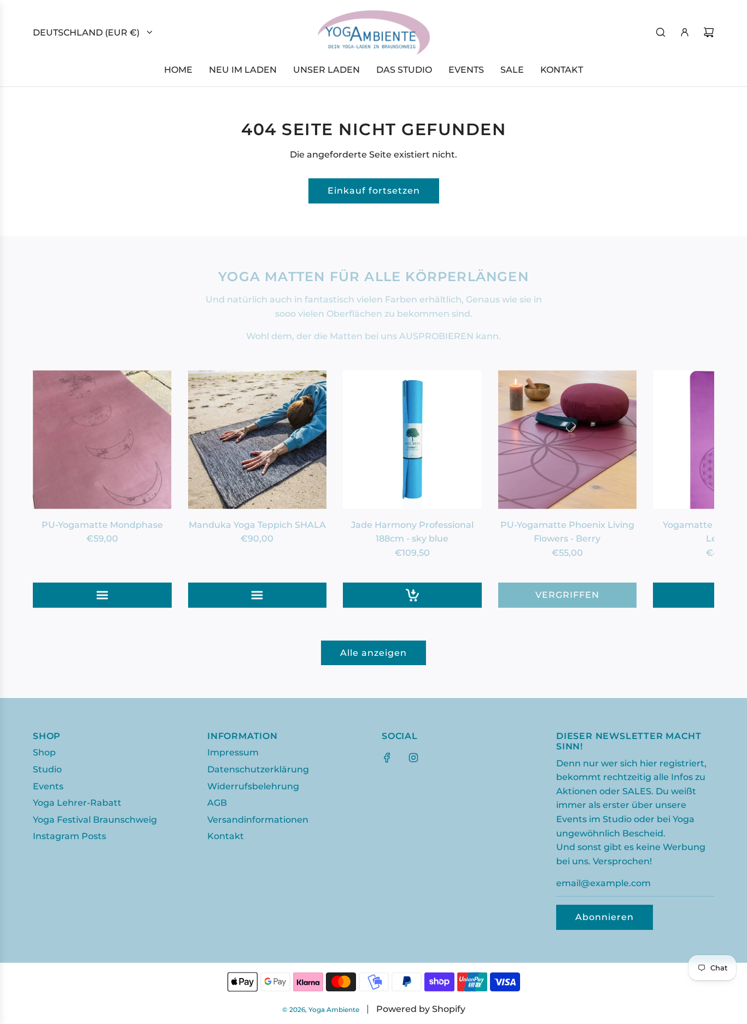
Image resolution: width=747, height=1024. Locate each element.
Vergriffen (567, 595)
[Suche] (661, 32)
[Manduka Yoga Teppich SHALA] (257, 439)
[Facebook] (387, 758)
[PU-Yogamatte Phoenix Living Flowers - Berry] (567, 439)
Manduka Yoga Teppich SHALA (257, 525)
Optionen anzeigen (102, 595)
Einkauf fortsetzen (374, 190)
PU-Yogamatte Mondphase (102, 525)
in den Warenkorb (412, 595)
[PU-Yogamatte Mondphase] (102, 439)
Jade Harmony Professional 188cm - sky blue (412, 532)
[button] (53, 489)
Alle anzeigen (373, 653)
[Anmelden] (685, 32)
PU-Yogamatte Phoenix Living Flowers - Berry (567, 532)
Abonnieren (604, 917)
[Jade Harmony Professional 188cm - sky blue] (412, 439)
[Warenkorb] (709, 32)
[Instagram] (413, 758)
